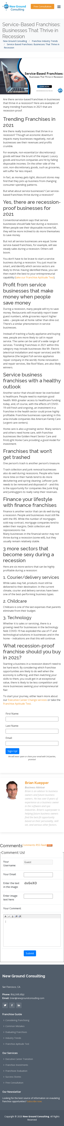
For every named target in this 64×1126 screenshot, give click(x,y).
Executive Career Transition (19, 1059)
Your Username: (9, 863)
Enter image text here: (10, 897)
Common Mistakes (15, 1026)
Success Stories (13, 1077)
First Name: (12, 713)
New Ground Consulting (15, 41)
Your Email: (9, 874)
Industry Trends (13, 1038)
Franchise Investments (16, 1065)
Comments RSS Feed (35, 845)
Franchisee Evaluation (16, 1071)
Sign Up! (12, 751)
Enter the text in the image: (11, 885)
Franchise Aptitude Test (17, 1044)
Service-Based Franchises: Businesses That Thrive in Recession (31, 30)
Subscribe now (34, 1101)
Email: (9, 738)
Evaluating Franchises (16, 1032)
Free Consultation (42, 6)
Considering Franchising (17, 1020)
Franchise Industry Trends (45, 41)
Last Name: (12, 725)
